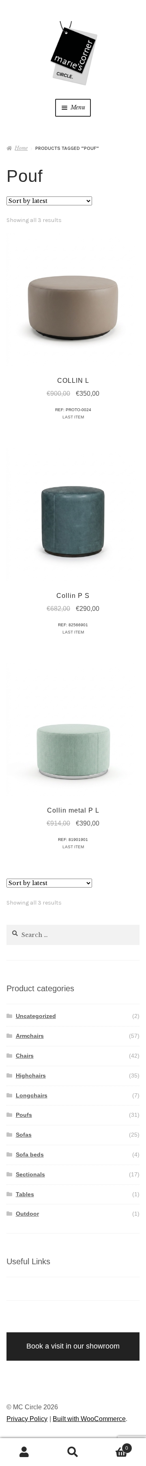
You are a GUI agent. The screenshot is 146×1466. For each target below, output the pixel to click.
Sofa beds (30, 1154)
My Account (24, 1452)
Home (21, 148)
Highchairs (31, 1075)
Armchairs (30, 1036)
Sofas (24, 1134)
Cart (112, 1445)
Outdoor (27, 1213)
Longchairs (31, 1095)
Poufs (24, 1115)
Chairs (25, 1055)
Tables (25, 1194)
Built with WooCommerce (89, 1418)
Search (73, 1452)
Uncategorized (36, 1016)
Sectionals (30, 1174)
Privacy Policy (26, 1418)
